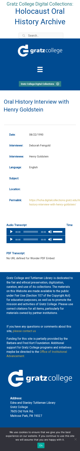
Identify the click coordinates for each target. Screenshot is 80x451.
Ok (41, 445)
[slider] (58, 231)
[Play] (11, 232)
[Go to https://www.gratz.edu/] (40, 50)
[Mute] (50, 232)
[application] (36, 231)
